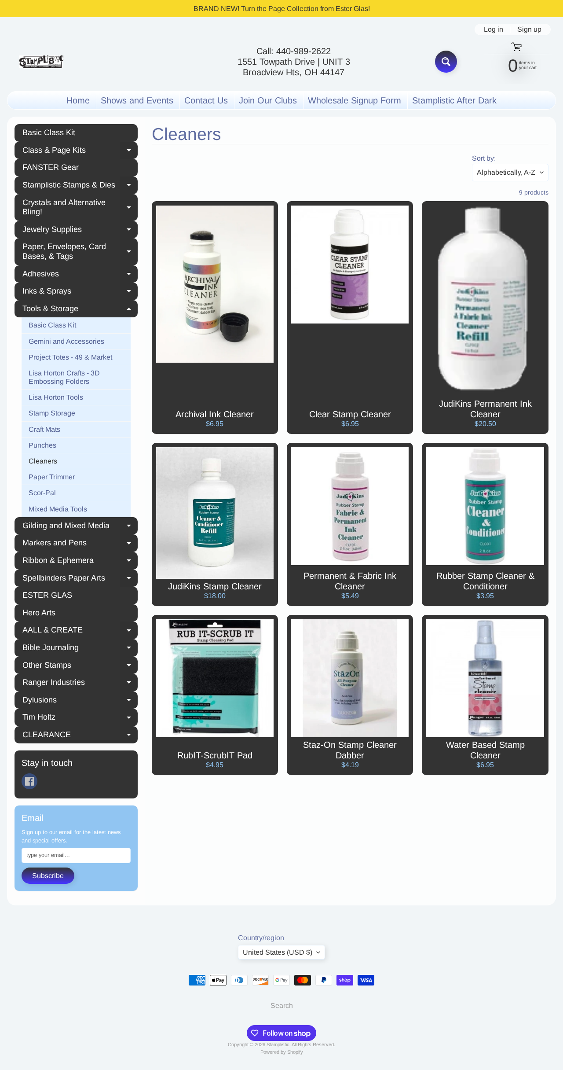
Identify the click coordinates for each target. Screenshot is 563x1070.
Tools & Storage (80, 310)
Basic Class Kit (48, 132)
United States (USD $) (277, 952)
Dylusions (80, 701)
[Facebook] (29, 781)
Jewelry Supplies (80, 230)
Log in (493, 29)
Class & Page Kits (80, 151)
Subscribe (48, 875)
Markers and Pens (80, 544)
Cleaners (43, 461)
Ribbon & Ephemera (80, 561)
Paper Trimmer (52, 477)
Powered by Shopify (281, 1052)
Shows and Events (137, 100)
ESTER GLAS (47, 595)
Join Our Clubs (268, 100)
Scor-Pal (42, 492)
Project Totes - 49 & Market (70, 357)
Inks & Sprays (80, 292)
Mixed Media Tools (58, 509)
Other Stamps (80, 666)
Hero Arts (38, 612)
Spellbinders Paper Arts (80, 579)
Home (78, 100)
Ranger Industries (80, 683)
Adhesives (80, 275)
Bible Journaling (80, 649)
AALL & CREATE (80, 631)
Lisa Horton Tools (56, 397)
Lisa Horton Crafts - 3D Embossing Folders (64, 377)
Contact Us (206, 100)
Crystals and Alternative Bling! (80, 207)
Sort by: (484, 158)
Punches (42, 445)
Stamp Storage (52, 413)
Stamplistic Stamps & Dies (80, 186)
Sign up (529, 29)
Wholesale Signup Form (354, 100)
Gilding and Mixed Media (80, 527)
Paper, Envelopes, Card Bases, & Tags (80, 251)
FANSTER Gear (50, 167)
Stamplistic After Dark (454, 100)
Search (282, 1005)
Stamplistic (278, 1044)
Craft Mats (44, 429)
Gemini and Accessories (66, 341)
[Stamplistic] (41, 61)
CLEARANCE (80, 736)
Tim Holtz (80, 718)
